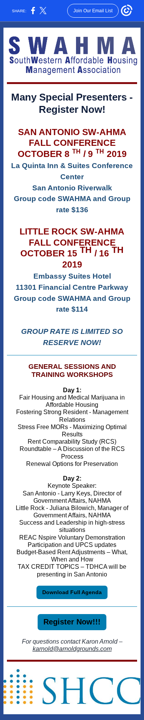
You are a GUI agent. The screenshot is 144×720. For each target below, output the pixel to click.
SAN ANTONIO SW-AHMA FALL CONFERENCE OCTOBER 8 (72, 143)
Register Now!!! (72, 622)
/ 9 (88, 154)
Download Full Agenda (72, 592)
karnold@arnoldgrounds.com (72, 649)
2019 (117, 154)
